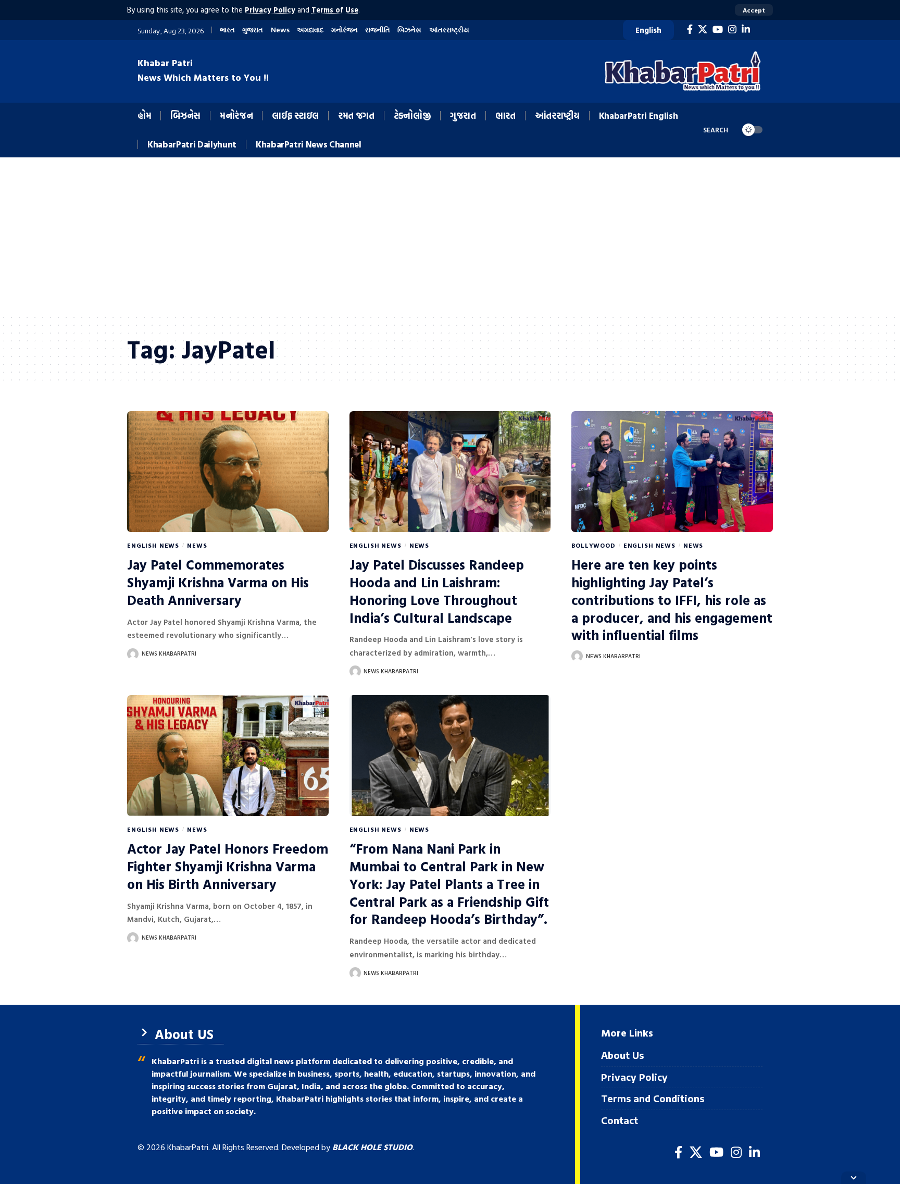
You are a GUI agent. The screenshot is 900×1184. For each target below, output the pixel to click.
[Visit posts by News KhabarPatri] (133, 654)
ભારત (227, 30)
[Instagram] (732, 29)
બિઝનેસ (409, 30)
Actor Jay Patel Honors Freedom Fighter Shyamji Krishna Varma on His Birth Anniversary (227, 866)
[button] (754, 10)
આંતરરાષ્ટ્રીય (449, 30)
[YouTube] (718, 29)
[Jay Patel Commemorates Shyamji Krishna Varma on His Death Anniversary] (228, 471)
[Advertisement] (450, 236)
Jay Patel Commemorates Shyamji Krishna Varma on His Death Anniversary (218, 582)
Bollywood (593, 545)
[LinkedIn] (746, 29)
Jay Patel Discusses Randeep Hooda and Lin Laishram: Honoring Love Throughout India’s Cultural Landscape (436, 590)
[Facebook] (689, 29)
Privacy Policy (270, 9)
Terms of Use (334, 9)
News (280, 30)
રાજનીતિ (377, 30)
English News (153, 545)
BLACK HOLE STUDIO (372, 1147)
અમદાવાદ (310, 30)
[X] (702, 29)
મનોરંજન (344, 30)
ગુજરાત (252, 30)
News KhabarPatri (169, 653)
